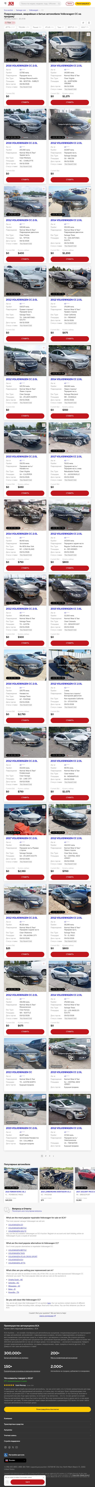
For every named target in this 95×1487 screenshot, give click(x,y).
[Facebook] (9, 1447)
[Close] (44, 1477)
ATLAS (49, 27)
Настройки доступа (16, 1455)
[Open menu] (5, 3)
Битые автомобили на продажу (16, 1358)
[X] (13, 1447)
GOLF (84, 27)
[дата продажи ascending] (83, 22)
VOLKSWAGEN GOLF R (17, 1231)
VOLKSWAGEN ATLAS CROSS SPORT (22, 1256)
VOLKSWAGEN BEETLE (17, 1228)
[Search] (59, 4)
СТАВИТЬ (25, 102)
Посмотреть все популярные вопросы (27, 1211)
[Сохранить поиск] (89, 22)
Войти (70, 4)
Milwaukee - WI (14, 1286)
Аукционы (8, 1430)
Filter (10, 23)
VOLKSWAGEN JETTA (16, 1263)
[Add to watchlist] (44, 34)
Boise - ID (12, 1289)
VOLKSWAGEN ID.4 (15, 1260)
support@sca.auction (39, 1467)
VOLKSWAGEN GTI (15, 1225)
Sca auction (8, 10)
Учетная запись (10, 1435)
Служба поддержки (12, 1441)
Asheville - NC (13, 1283)
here (49, 1303)
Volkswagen (33, 10)
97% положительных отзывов (15, 1381)
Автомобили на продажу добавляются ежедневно (70, 1371)
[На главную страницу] (11, 4)
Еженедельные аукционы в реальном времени (22, 1371)
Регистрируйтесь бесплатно (47, 1409)
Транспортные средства (14, 1424)
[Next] (53, 1156)
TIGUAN (24, 27)
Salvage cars (21, 10)
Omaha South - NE (15, 1280)
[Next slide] (42, 47)
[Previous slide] (8, 47)
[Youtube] (16, 1447)
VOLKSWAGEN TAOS (16, 1253)
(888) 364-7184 (23, 1467)
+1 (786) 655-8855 (10, 1467)
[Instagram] (5, 1447)
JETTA (10, 27)
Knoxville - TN (13, 1292)
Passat (37, 27)
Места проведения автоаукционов (64, 1358)
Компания (8, 1418)
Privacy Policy (75, 1475)
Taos (60, 27)
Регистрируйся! (83, 4)
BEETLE (72, 27)
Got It (28, 1482)
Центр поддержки (47, 1316)
